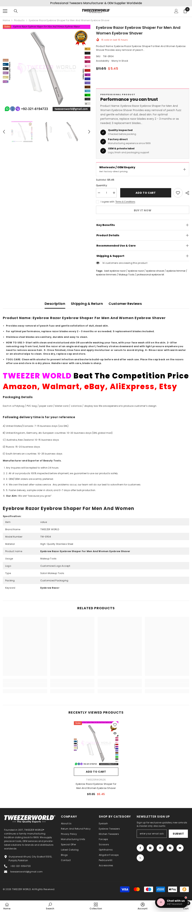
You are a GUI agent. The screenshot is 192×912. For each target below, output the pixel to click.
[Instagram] (150, 847)
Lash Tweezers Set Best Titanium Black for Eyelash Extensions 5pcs (41, 890)
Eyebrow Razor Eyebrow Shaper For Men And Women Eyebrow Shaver (96, 786)
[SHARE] (186, 192)
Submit (178, 834)
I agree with (107, 201)
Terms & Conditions (125, 201)
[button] (4, 132)
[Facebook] (140, 847)
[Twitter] (140, 857)
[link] (25, 685)
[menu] (5, 11)
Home (6, 20)
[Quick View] (115, 733)
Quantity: (101, 185)
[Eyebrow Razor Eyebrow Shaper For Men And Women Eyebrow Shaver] (96, 743)
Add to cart (145, 193)
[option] (96, 3)
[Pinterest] (160, 847)
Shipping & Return (87, 303)
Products (19, 20)
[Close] (71, 882)
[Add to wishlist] (178, 192)
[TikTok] (170, 847)
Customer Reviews (125, 303)
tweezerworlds (96, 779)
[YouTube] (180, 847)
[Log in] (176, 11)
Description (55, 303)
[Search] (16, 11)
